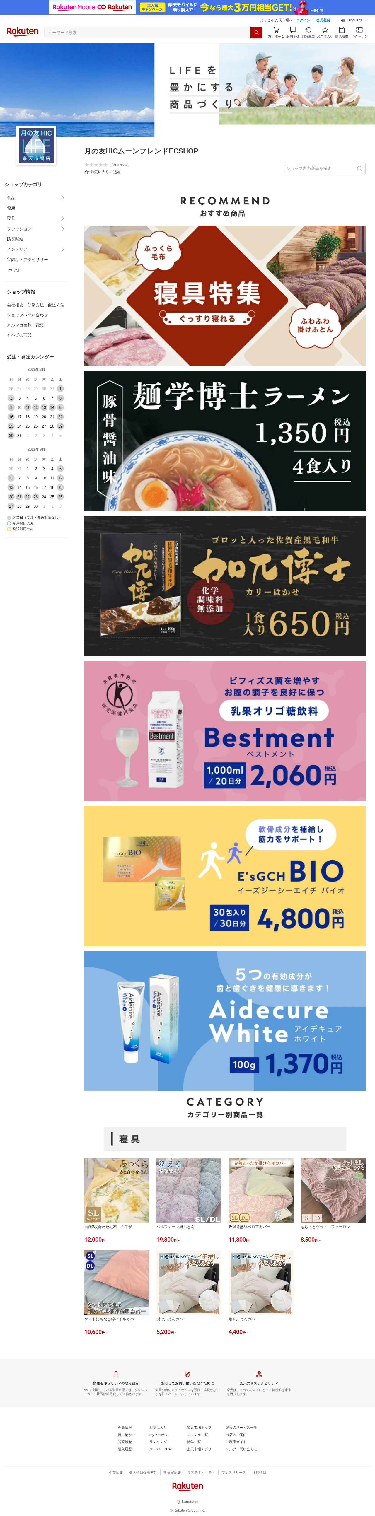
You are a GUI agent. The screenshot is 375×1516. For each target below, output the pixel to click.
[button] (354, 20)
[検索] (256, 32)
